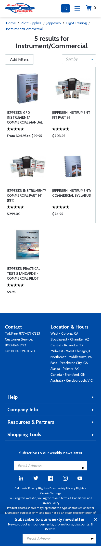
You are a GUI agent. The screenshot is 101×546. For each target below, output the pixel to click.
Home (11, 23)
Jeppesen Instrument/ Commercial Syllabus (71, 193)
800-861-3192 (15, 345)
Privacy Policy (50, 503)
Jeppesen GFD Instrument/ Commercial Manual (25, 117)
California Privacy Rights (30, 488)
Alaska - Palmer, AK (64, 368)
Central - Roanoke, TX (66, 345)
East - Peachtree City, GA (69, 363)
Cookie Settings (50, 493)
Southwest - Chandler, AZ (69, 339)
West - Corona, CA (64, 333)
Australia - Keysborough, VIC (71, 380)
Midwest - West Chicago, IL (70, 351)
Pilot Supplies (31, 23)
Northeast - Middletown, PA (71, 357)
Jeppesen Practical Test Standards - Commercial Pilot (23, 273)
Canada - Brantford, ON (67, 374)
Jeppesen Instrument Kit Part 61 (71, 115)
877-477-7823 (29, 333)
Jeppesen (54, 23)
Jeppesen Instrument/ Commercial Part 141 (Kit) (26, 195)
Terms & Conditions (73, 498)
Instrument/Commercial (24, 29)
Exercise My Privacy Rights (67, 488)
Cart (94, 7)
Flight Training (76, 23)
